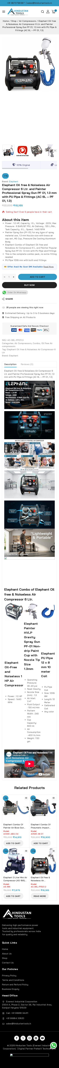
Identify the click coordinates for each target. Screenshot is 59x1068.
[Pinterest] (35, 1038)
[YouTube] (42, 1038)
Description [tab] (10, 364)
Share (9, 299)
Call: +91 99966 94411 (17, 1013)
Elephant (13, 181)
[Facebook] (16, 1038)
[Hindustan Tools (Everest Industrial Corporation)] (17, 11)
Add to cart (37, 277)
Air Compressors (23, 343)
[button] (8, 150)
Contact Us (8, 962)
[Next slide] (55, 150)
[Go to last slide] (4, 150)
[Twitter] (23, 1038)
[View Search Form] (42, 11)
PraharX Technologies (45, 1048)
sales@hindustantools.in (18, 1023)
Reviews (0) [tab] (27, 364)
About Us (7, 953)
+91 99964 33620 (15, 1018)
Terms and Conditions (13, 980)
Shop (4, 958)
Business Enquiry (10, 989)
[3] (29, 64)
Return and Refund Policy (15, 984)
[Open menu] (3, 11)
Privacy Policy (9, 975)
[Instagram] (29, 1038)
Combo (36, 343)
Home (5, 949)
